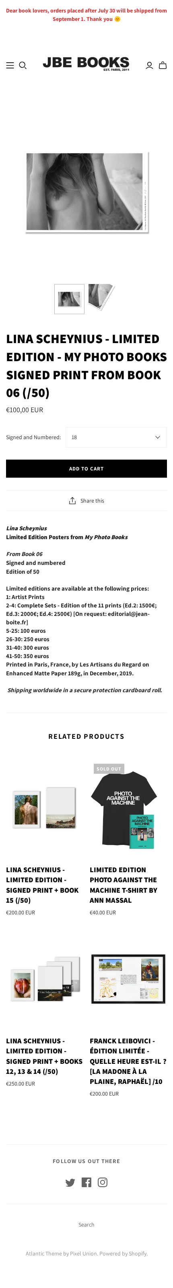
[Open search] (23, 65)
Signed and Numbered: (33, 437)
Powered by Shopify (122, 1253)
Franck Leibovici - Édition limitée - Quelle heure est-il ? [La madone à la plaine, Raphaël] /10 (128, 1061)
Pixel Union (83, 1253)
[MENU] (10, 65)
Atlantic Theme (44, 1253)
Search (86, 1224)
